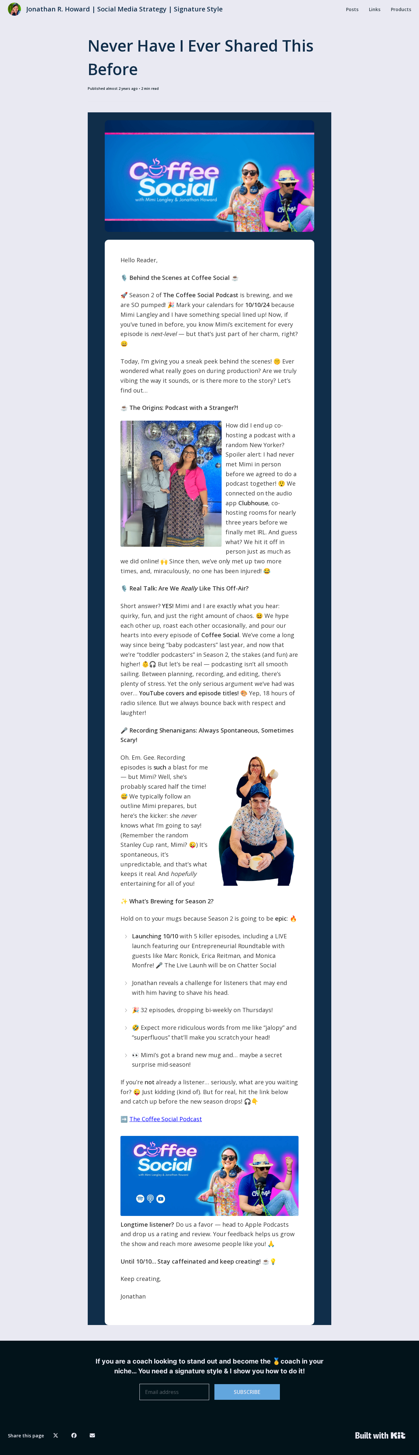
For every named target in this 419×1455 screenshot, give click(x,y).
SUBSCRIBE (247, 1392)
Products (401, 9)
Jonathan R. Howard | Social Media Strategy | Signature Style (124, 9)
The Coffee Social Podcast (165, 1119)
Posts (352, 9)
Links (374, 9)
